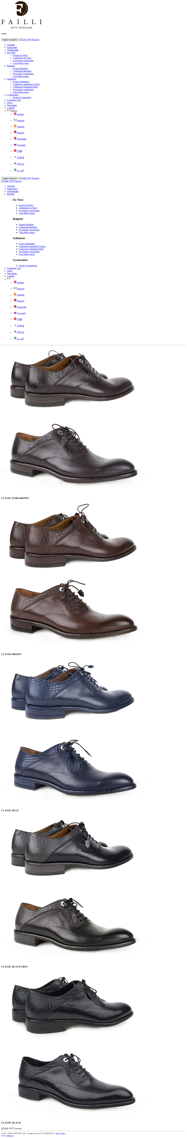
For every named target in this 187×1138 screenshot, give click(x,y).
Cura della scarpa (21, 63)
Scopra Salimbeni (21, 81)
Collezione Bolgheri (22, 71)
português (21, 139)
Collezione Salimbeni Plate (25, 87)
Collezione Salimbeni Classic (26, 84)
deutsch (20, 133)
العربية (20, 170)
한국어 (20, 164)
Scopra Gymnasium (22, 97)
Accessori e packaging (23, 60)
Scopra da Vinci (20, 55)
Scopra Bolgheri (20, 68)
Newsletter (12, 105)
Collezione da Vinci (22, 58)
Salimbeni (11, 79)
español (20, 126)
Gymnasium (12, 95)
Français (20, 120)
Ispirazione (12, 47)
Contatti (10, 108)
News (9, 102)
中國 (19, 151)
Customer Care (14, 100)
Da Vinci (11, 52)
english (20, 114)
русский (21, 145)
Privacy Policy (61, 1133)
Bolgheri (11, 66)
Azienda (11, 45)
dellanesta (10, 1136)
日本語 (20, 157)
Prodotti (10, 194)
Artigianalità (12, 50)
